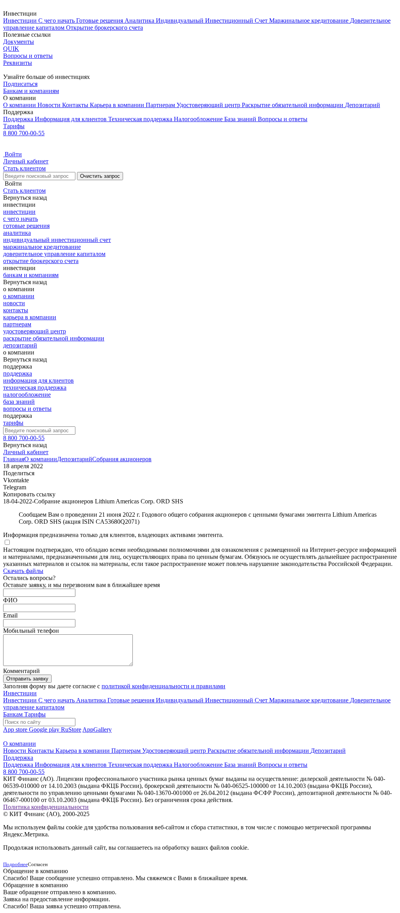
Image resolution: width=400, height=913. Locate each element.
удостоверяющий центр (34, 331)
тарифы (13, 422)
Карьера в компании (118, 105)
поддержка (17, 373)
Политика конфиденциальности (46, 807)
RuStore (71, 729)
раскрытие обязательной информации (53, 338)
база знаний (19, 401)
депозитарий (20, 345)
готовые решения (26, 225)
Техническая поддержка (141, 119)
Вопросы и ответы (282, 119)
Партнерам (161, 105)
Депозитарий (362, 105)
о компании (18, 296)
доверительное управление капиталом (54, 254)
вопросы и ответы (27, 408)
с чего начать (20, 218)
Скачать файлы (23, 570)
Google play (45, 729)
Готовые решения (100, 20)
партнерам (17, 324)
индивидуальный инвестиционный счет (57, 239)
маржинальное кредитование (42, 246)
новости (14, 303)
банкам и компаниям (31, 275)
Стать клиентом (24, 168)
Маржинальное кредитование (309, 20)
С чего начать (57, 20)
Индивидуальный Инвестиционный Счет (212, 20)
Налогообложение (199, 119)
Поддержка (19, 119)
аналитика (17, 232)
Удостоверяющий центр (209, 105)
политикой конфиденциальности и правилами (163, 686)
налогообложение (27, 394)
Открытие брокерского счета (104, 27)
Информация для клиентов (71, 119)
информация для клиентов (38, 380)
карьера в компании (29, 317)
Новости (50, 105)
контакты (15, 310)
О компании (20, 105)
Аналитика (140, 20)
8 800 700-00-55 (24, 133)
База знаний (241, 119)
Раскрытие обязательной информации (293, 105)
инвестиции (19, 211)
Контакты (76, 105)
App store (16, 729)
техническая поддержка (34, 387)
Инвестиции (20, 20)
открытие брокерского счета (41, 261)
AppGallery (97, 729)
